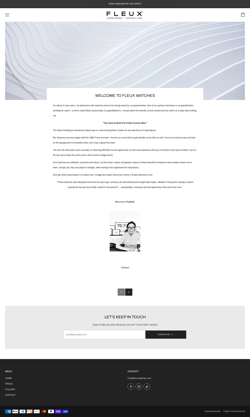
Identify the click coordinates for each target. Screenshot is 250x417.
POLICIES (10, 389)
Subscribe (164, 335)
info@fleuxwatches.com (139, 378)
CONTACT (10, 395)
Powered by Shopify (212, 411)
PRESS (9, 384)
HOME (8, 378)
